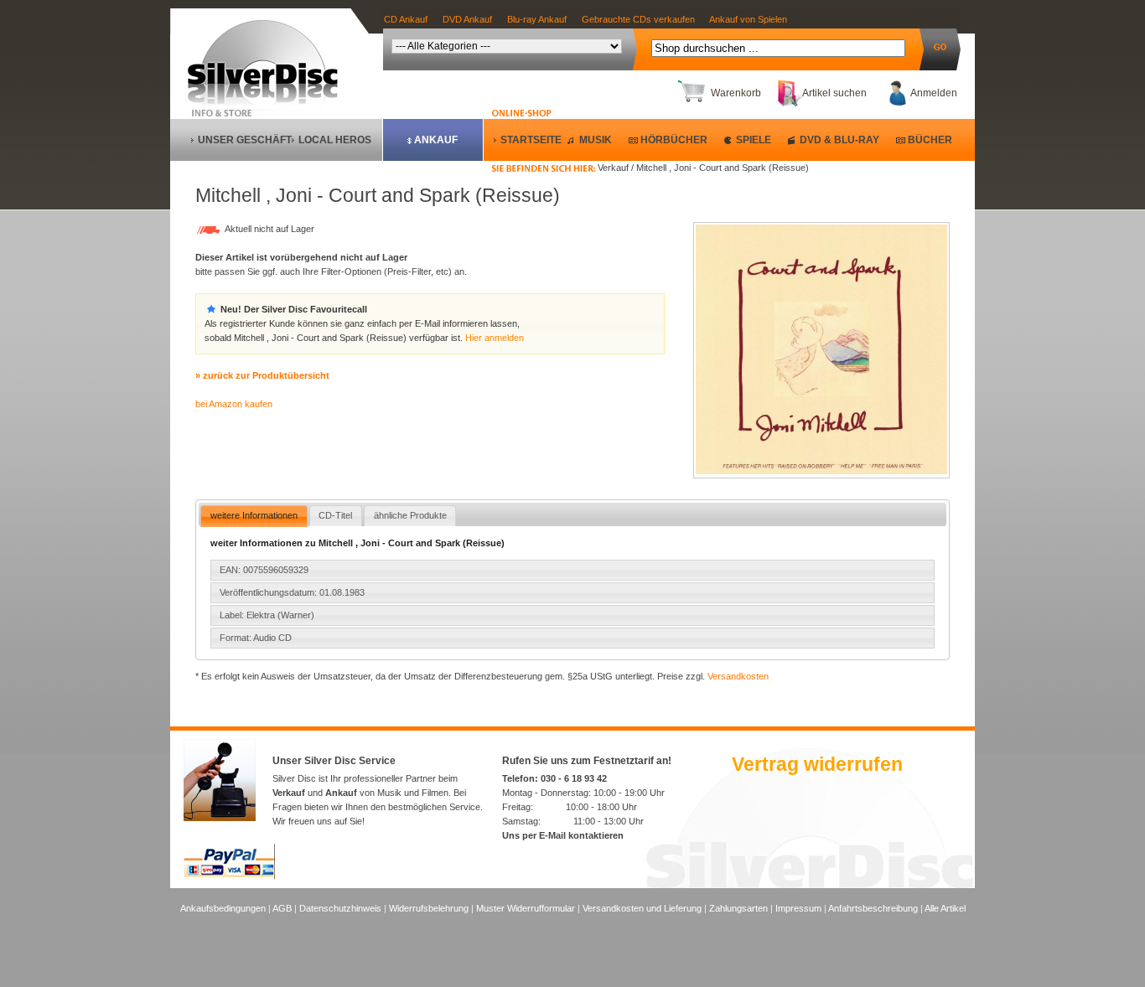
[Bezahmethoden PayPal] (229, 876)
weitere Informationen (254, 515)
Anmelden (933, 93)
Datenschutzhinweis (340, 908)
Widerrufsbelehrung (429, 908)
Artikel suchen (834, 93)
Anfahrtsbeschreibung (873, 908)
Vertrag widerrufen (817, 764)
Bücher (930, 140)
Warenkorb (736, 93)
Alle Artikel (945, 908)
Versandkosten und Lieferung (642, 908)
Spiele (753, 140)
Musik (595, 140)
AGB (282, 908)
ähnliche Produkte (410, 515)
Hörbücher (673, 140)
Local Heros (334, 140)
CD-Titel (335, 515)
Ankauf (436, 140)
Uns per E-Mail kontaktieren (563, 835)
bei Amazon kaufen (233, 404)
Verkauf (288, 793)
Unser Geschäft (245, 140)
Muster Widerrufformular (525, 908)
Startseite (531, 140)
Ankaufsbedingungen (223, 908)
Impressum (798, 908)
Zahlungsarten (738, 908)
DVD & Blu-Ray (839, 140)
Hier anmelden (494, 338)
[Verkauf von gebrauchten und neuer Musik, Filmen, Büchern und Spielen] (269, 101)
